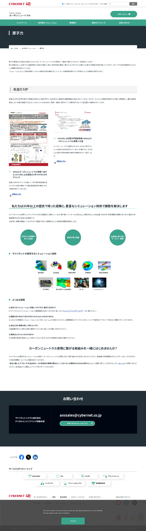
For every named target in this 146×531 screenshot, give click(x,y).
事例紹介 (73, 22)
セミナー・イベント (77, 497)
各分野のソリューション (47, 22)
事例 (54, 497)
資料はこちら (16, 194)
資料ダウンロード (99, 22)
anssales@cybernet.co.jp (81, 415)
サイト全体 (103, 4)
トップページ (22, 22)
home (16, 48)
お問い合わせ (122, 14)
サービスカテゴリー (40, 497)
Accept (73, 521)
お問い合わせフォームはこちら (77, 423)
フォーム (121, 363)
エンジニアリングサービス (72, 311)
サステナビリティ (95, 497)
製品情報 (63, 497)
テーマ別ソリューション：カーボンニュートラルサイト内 (80, 4)
